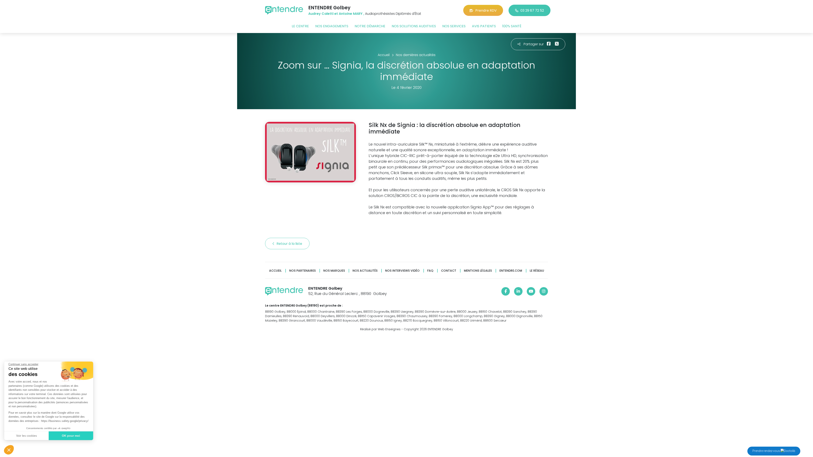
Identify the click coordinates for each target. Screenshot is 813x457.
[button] (9, 450)
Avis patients (484, 26)
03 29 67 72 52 (532, 10)
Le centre (300, 26)
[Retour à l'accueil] (284, 10)
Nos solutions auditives (414, 26)
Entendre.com (510, 271)
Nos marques (334, 271)
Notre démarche (370, 26)
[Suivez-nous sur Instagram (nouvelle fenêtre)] (543, 291)
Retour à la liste (290, 243)
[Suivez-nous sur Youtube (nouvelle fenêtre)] (531, 291)
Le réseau (537, 271)
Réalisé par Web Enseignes (380, 329)
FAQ (430, 271)
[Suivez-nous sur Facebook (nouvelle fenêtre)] (505, 291)
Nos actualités (365, 271)
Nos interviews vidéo (402, 271)
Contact (448, 271)
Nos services (454, 26)
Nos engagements (331, 26)
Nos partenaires (302, 271)
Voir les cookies (26, 435)
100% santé (511, 26)
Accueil (275, 271)
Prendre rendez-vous (766, 451)
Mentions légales (478, 271)
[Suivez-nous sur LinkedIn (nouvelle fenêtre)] (518, 291)
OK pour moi (71, 435)
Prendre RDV (486, 10)
